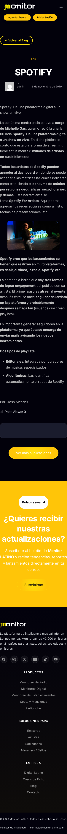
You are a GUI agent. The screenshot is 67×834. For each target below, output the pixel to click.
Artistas (33, 737)
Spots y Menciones (33, 701)
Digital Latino (33, 772)
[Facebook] (3, 659)
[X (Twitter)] (24, 659)
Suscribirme (33, 585)
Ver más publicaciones (33, 453)
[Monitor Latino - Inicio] (19, 6)
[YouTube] (56, 659)
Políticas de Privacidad (13, 827)
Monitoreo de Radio (33, 682)
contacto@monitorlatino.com (46, 827)
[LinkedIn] (35, 659)
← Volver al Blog (16, 40)
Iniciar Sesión (45, 17)
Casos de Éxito (33, 779)
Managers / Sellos (33, 750)
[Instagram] (14, 659)
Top (33, 59)
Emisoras (33, 730)
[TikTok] (45, 659)
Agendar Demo (17, 17)
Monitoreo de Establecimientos (33, 695)
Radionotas (34, 708)
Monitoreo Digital (33, 689)
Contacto (33, 792)
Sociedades (33, 744)
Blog (33, 786)
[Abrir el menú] (61, 6)
